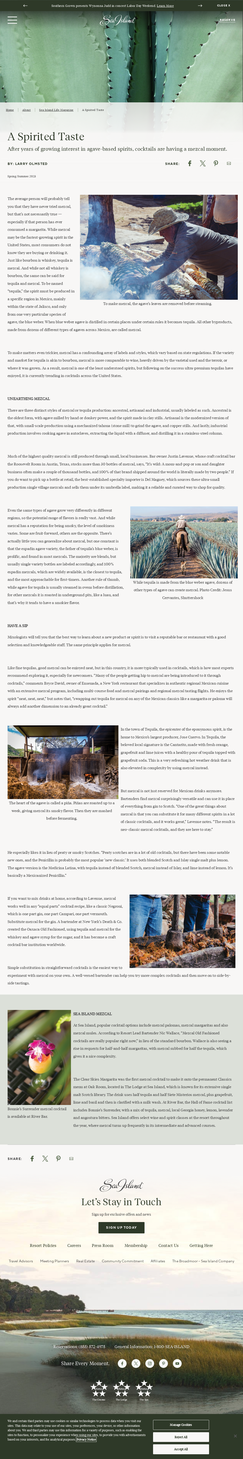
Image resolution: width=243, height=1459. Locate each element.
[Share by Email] (229, 163)
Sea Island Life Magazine (56, 110)
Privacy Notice (86, 1439)
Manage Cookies (181, 1425)
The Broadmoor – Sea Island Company (203, 1261)
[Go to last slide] (25, 5)
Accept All (181, 1449)
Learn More (165, 6)
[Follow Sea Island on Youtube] (177, 1363)
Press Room (102, 1245)
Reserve (227, 20)
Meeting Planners (54, 1261)
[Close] (235, 1436)
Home (10, 110)
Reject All (181, 1437)
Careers (74, 1245)
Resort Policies (43, 1245)
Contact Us (169, 1245)
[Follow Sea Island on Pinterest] (163, 1363)
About (26, 110)
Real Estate (85, 1261)
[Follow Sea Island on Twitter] (135, 1363)
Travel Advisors (21, 1261)
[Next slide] (200, 5)
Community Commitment (123, 1261)
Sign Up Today (121, 1228)
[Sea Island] (118, 19)
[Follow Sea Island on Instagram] (149, 1363)
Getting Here (201, 1245)
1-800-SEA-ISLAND (172, 1346)
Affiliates (158, 1261)
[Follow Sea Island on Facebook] (122, 1363)
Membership (136, 1245)
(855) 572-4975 (92, 1346)
